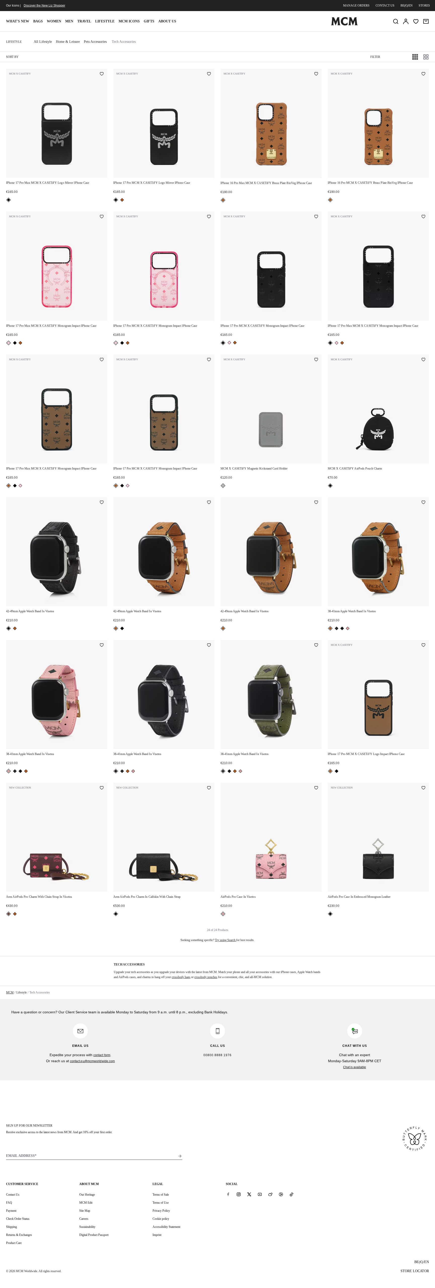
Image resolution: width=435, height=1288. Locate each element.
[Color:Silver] (223, 485)
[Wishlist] (416, 21)
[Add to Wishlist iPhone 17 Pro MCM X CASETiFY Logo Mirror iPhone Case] (208, 74)
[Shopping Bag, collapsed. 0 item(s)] (426, 21)
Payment (11, 1210)
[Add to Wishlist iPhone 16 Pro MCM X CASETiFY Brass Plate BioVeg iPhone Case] (423, 74)
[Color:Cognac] (122, 200)
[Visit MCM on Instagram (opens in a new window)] (238, 1194)
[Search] (396, 21)
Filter (375, 57)
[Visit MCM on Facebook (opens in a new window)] (228, 1194)
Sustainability (87, 1227)
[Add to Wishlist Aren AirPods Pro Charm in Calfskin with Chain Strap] (208, 788)
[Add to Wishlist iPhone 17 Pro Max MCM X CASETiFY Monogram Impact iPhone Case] (101, 217)
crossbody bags (181, 977)
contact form (101, 1055)
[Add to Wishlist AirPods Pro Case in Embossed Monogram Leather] (423, 788)
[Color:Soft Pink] (347, 628)
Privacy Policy (161, 1210)
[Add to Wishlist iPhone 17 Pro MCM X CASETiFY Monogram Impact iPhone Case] (208, 217)
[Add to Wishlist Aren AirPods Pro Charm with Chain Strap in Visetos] (101, 788)
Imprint (157, 1235)
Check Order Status (17, 1219)
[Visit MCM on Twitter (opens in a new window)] (249, 1194)
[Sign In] (406, 21)
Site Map (84, 1210)
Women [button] (54, 21)
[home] (344, 24)
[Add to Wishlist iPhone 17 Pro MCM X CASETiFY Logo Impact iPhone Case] (423, 645)
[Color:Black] (8, 199)
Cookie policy (161, 1219)
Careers (83, 1219)
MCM (10, 992)
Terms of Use (161, 1202)
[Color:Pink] (8, 342)
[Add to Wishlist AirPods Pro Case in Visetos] (316, 788)
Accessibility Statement (166, 1227)
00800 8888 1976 (217, 1055)
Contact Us (12, 1194)
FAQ (9, 1202)
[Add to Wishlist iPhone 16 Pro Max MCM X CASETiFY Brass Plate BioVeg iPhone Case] (316, 74)
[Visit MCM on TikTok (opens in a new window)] (291, 1194)
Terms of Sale (161, 1194)
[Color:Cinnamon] (8, 913)
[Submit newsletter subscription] (180, 1156)
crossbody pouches (205, 977)
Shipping (11, 1227)
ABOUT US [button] (167, 21)
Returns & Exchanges (19, 1235)
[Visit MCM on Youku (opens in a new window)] (281, 1194)
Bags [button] (38, 21)
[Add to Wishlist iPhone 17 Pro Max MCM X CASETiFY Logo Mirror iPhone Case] (101, 74)
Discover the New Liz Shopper (44, 5)
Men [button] (69, 21)
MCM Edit (85, 1202)
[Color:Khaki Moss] (336, 628)
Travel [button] (84, 21)
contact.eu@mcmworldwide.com (92, 1061)
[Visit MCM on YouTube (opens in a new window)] (260, 1194)
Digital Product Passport (93, 1235)
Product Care (14, 1243)
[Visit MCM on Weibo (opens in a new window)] (270, 1194)
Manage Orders (356, 5)
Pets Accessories (95, 42)
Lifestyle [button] (105, 21)
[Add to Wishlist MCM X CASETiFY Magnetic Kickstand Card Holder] (316, 360)
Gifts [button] (149, 21)
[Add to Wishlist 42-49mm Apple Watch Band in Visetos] (101, 502)
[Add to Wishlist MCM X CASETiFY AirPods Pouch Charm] (423, 360)
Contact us (385, 5)
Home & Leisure (68, 42)
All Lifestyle (43, 42)
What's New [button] (17, 21)
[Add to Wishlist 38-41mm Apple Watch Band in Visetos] (423, 502)
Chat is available (354, 1067)
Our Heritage (87, 1194)
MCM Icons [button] (129, 21)
